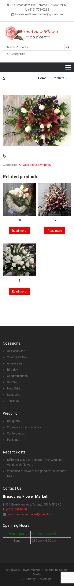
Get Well (12, 382)
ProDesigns (44, 579)
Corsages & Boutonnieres (24, 427)
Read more (19, 231)
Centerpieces (16, 433)
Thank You (13, 401)
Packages (13, 440)
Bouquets (13, 421)
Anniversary (15, 363)
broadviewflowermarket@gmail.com (30, 514)
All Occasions (28, 165)
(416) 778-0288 (16, 509)
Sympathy (44, 165)
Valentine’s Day (17, 357)
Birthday (12, 369)
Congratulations (17, 376)
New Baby (13, 388)
